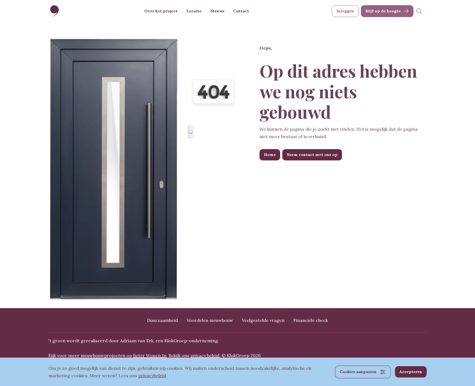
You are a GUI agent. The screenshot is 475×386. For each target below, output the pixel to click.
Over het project (161, 11)
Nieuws (217, 11)
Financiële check (310, 320)
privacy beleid (204, 355)
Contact (241, 11)
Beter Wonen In (149, 355)
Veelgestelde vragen (263, 320)
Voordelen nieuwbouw (210, 320)
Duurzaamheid (162, 320)
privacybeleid (152, 375)
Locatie (193, 11)
